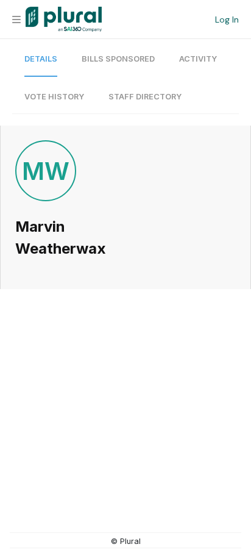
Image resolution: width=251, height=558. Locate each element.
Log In (227, 19)
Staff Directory (145, 96)
